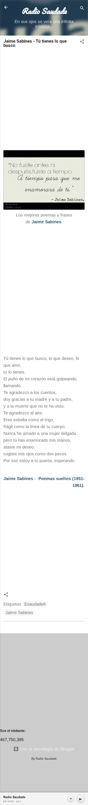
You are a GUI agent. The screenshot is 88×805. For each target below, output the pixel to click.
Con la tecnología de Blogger (47, 749)
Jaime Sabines (18, 478)
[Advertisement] (44, 99)
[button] (82, 42)
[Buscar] (82, 8)
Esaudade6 (35, 604)
